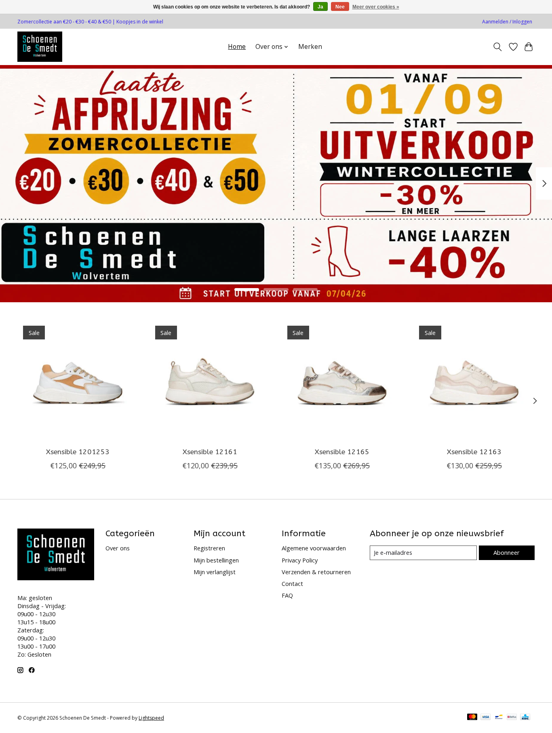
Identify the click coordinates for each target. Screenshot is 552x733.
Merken (310, 46)
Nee (340, 7)
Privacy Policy (300, 560)
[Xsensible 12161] (210, 380)
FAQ (287, 595)
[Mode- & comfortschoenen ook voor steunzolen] (39, 47)
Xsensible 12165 (342, 452)
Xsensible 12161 (210, 452)
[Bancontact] (499, 718)
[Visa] (485, 718)
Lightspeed (151, 717)
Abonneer (506, 552)
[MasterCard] (472, 718)
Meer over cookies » (375, 7)
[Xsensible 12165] (342, 380)
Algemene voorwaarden (314, 548)
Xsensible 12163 (474, 452)
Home (237, 46)
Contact (292, 583)
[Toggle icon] (498, 47)
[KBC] (525, 718)
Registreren (209, 548)
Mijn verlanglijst (215, 572)
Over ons (117, 548)
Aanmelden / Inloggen (507, 21)
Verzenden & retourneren (316, 572)
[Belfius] (512, 718)
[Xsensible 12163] (474, 380)
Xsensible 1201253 (78, 452)
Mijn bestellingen (216, 560)
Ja (320, 7)
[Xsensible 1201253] (77, 380)
